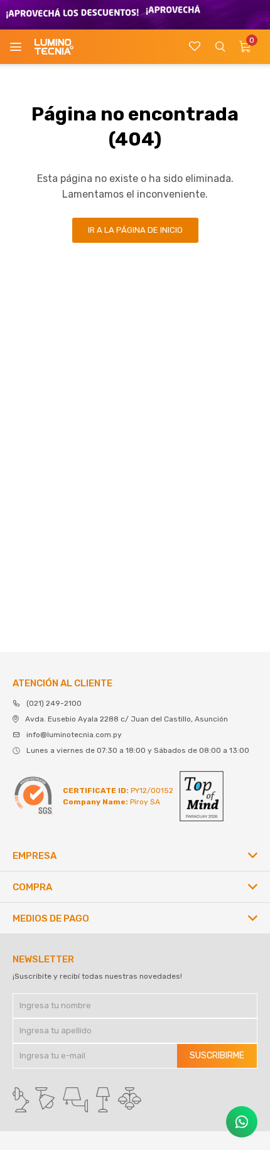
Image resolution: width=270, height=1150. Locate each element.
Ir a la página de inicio (135, 230)
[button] (219, 46)
